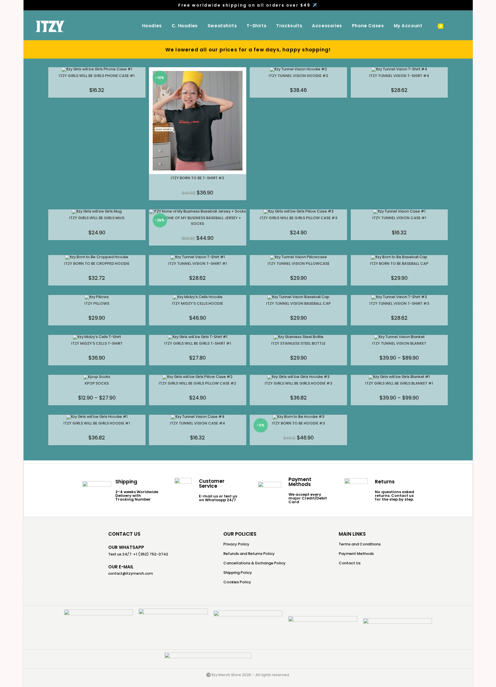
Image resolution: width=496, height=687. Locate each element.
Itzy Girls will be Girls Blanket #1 (399, 383)
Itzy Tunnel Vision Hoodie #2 (298, 75)
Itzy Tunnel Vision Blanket (399, 343)
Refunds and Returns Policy (249, 553)
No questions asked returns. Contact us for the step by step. (394, 495)
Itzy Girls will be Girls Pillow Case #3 (298, 218)
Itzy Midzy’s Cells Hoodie (197, 303)
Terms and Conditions (360, 544)
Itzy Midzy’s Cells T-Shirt (97, 343)
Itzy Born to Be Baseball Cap (399, 263)
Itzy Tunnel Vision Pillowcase (299, 263)
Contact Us (350, 563)
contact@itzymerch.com (130, 573)
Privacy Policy (236, 544)
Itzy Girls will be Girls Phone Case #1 (97, 75)
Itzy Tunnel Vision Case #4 (197, 423)
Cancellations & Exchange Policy (254, 563)
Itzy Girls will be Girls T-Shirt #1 (197, 343)
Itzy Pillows (96, 303)
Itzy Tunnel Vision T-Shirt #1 (197, 263)
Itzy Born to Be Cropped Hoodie (96, 263)
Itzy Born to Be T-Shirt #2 (197, 178)
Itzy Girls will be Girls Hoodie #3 (298, 383)
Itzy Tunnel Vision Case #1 (399, 218)
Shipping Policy (237, 572)
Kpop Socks (97, 383)
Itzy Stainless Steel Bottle (298, 343)
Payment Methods (356, 553)
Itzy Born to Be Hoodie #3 (298, 423)
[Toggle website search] (454, 26)
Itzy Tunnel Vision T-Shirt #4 (399, 75)
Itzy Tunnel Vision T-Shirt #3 (399, 303)
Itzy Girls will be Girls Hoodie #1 (96, 423)
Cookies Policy (237, 582)
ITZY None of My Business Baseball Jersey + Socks (197, 220)
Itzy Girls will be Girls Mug (97, 218)
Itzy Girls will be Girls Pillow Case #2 (197, 383)
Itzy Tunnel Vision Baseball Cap (298, 303)
